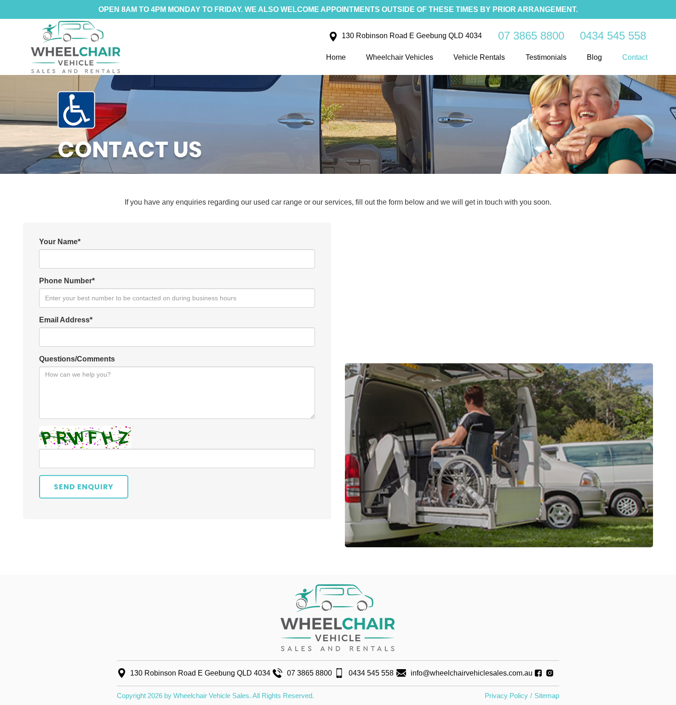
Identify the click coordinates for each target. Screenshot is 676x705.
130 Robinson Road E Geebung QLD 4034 (412, 36)
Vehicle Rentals (479, 57)
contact (634, 57)
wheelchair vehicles (399, 57)
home (336, 57)
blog (594, 57)
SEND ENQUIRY (84, 486)
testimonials (546, 57)
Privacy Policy (506, 695)
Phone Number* (67, 281)
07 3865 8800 (531, 35)
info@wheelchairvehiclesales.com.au (472, 673)
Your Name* (59, 242)
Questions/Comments (77, 359)
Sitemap (546, 695)
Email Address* (65, 320)
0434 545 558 (613, 35)
